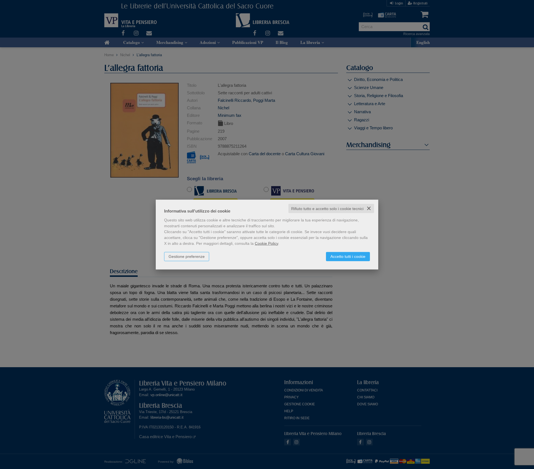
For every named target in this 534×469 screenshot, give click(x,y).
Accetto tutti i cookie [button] (347, 256)
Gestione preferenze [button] (187, 256)
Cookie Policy (266, 243)
